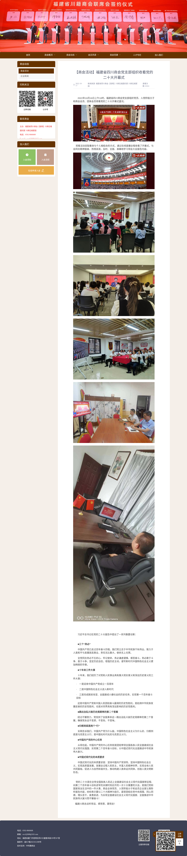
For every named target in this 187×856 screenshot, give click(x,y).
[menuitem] (28, 55)
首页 (28, 55)
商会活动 (24, 71)
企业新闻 (24, 76)
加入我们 (159, 55)
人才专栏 (137, 55)
